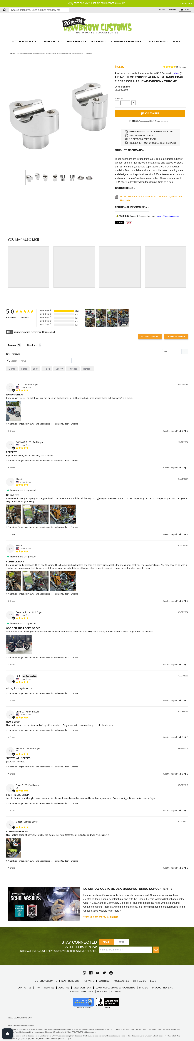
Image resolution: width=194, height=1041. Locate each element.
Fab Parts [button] (97, 41)
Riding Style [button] (52, 41)
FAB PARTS (88, 981)
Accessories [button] (157, 41)
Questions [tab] (32, 345)
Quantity (119, 98)
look (35, 368)
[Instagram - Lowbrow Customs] (84, 973)
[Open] (7, 1033)
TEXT (121, 942)
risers (24, 368)
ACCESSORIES (121, 981)
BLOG (153, 981)
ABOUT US (64, 987)
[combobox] (39, 10)
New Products (76, 41)
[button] (181, 431)
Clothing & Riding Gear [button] (126, 41)
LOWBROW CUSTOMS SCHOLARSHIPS (115, 987)
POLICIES (102, 991)
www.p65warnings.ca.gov (168, 216)
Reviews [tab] (12, 345)
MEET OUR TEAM (82, 987)
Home (12, 53)
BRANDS (143, 987)
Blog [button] (176, 41)
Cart (186, 10)
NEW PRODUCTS (70, 981)
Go (156, 949)
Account (172, 10)
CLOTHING (104, 981)
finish (47, 368)
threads (73, 368)
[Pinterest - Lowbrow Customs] (111, 973)
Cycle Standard (122, 86)
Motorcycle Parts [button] (24, 41)
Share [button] (12, 431)
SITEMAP (115, 991)
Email (106, 942)
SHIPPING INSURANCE (81, 991)
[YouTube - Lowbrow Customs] (97, 973)
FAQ (38, 987)
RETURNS (49, 987)
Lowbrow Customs (23, 1018)
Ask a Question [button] (151, 336)
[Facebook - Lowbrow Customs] (91, 973)
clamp (11, 368)
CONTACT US (24, 987)
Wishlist (162, 10)
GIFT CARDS (139, 981)
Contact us (185, 3)
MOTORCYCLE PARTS (46, 981)
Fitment (87, 368)
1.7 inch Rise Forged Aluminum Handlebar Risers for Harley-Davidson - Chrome (42, 423)
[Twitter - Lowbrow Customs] (104, 973)
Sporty (59, 368)
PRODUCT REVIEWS (162, 987)
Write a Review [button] (177, 336)
